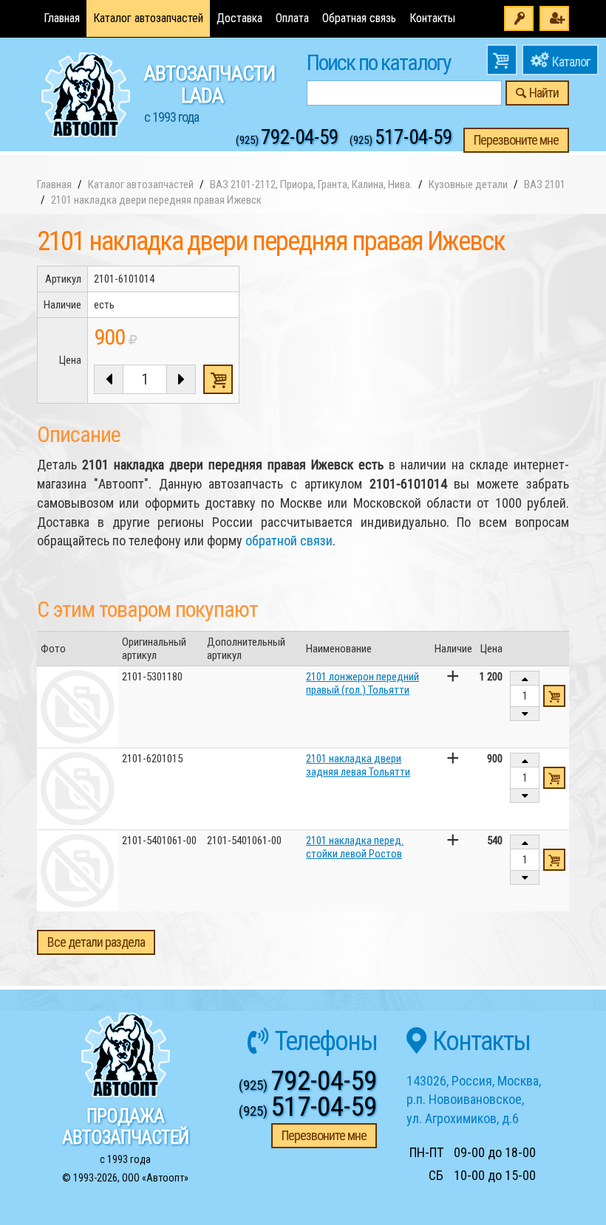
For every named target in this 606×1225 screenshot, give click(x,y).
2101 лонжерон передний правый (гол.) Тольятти (362, 683)
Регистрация (554, 18)
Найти (544, 92)
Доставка (239, 18)
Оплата (292, 18)
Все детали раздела (96, 942)
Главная (62, 18)
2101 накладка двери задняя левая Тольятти (358, 765)
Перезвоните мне (516, 140)
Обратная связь (359, 18)
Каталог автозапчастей (148, 18)
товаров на (501, 59)
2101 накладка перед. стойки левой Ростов (355, 847)
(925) (287, 140)
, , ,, (473, 1099)
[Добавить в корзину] (554, 696)
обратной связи (289, 540)
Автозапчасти (209, 93)
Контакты (432, 18)
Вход (519, 18)
